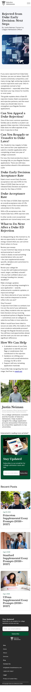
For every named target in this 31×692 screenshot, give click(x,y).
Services (5, 656)
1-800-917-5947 (8, 671)
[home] (8, 3)
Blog (4, 660)
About (5, 653)
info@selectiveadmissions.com (12, 667)
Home (5, 649)
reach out (18, 371)
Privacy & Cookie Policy (10, 679)
